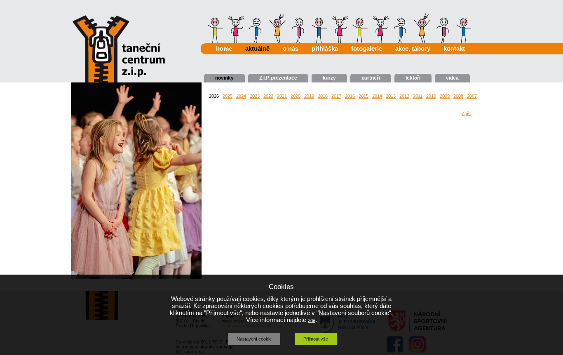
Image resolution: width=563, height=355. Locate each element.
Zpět (466, 113)
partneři (370, 78)
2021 (282, 96)
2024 (241, 96)
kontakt (454, 48)
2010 (431, 96)
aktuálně (257, 48)
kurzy (329, 78)
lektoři (413, 78)
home (224, 48)
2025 (227, 96)
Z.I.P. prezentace (278, 78)
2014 (377, 96)
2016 (350, 96)
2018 (323, 96)
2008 (458, 96)
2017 (336, 96)
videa (452, 78)
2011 (417, 96)
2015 (363, 96)
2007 (472, 96)
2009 (445, 96)
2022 (268, 96)
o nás (290, 48)
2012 (404, 96)
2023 (255, 96)
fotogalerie (366, 48)
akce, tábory (412, 48)
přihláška (325, 48)
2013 (391, 96)
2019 (309, 96)
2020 (295, 96)
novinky (224, 78)
